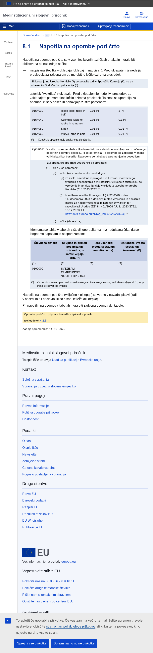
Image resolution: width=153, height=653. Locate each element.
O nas (26, 441)
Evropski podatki (34, 500)
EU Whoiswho (32, 520)
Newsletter (29, 454)
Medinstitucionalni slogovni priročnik (35, 15)
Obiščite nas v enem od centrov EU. (47, 601)
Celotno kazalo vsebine (39, 467)
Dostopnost (30, 419)
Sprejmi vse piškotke (31, 643)
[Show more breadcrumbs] (47, 35)
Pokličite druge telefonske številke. (46, 588)
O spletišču (30, 447)
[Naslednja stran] (147, 26)
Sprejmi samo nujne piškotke (74, 643)
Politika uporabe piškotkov (41, 412)
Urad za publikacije (76, 360)
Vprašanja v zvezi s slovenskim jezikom (50, 386)
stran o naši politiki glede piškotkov (70, 626)
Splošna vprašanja (35, 379)
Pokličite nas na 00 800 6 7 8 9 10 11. (48, 581)
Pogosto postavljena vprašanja (44, 474)
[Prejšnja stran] (136, 26)
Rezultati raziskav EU (37, 514)
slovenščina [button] (141, 17)
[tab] (8, 39)
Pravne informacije (35, 406)
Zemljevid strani (33, 461)
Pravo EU (29, 494)
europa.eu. (68, 561)
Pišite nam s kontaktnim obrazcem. (46, 594)
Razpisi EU (30, 507)
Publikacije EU (32, 527)
